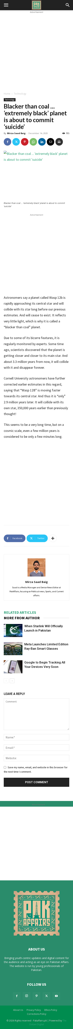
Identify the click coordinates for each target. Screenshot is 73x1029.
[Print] (59, 142)
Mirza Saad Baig (16, 133)
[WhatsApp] (33, 142)
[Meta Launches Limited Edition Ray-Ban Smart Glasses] (13, 648)
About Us (18, 1010)
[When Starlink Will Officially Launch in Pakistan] (13, 630)
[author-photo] (36, 576)
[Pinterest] (24, 142)
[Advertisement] (36, 51)
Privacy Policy (34, 1010)
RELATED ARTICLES (20, 612)
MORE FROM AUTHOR (22, 617)
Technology (20, 93)
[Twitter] (16, 142)
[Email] (50, 142)
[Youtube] (56, 996)
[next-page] (12, 680)
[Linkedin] (42, 142)
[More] (53, 538)
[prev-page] (6, 680)
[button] (6, 5)
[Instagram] (26, 996)
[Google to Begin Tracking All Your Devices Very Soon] (13, 666)
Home (7, 93)
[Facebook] (7, 142)
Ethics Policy (50, 1010)
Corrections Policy (36, 1014)
